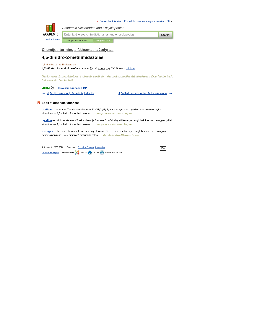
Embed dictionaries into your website (144, 21)
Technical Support (86, 147)
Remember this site (110, 21)
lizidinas (47, 109)
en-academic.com (51, 39)
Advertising (100, 147)
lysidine (47, 120)
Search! (165, 34)
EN (168, 21)
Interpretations (103, 40)
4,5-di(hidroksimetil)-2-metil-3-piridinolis (70, 93)
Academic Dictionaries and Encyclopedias (93, 28)
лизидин (47, 131)
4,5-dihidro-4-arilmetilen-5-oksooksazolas (142, 93)
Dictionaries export (50, 152)
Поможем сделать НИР (72, 87)
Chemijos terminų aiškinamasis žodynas (77, 40)
